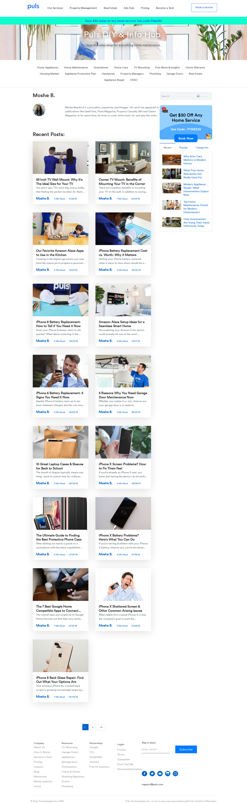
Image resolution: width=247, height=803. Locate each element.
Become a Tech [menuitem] (165, 8)
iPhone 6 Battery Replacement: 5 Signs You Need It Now (59, 395)
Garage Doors (175, 73)
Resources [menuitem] (67, 743)
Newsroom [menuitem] (40, 776)
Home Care (121, 67)
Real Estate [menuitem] (110, 8)
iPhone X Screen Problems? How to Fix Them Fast (122, 466)
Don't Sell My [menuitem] (125, 764)
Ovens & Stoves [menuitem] (71, 771)
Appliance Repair (114, 80)
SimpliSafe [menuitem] (95, 757)
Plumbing (155, 73)
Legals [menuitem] (120, 744)
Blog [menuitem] (36, 771)
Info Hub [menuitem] (129, 8)
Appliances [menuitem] (68, 757)
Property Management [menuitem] (83, 8)
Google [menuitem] (93, 747)
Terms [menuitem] (121, 754)
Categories (202, 147)
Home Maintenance (76, 67)
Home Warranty (195, 67)
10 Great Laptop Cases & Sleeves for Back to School (59, 466)
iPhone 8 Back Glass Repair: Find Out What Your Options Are (60, 679)
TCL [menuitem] (91, 752)
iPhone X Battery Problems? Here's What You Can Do (119, 537)
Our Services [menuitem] (55, 8)
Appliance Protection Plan (80, 73)
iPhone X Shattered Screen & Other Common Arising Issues (120, 608)
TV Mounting (142, 67)
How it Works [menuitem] (42, 752)
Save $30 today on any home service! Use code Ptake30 (123, 21)
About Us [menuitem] (39, 747)
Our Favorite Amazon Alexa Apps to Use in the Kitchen (60, 252)
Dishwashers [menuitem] (69, 766)
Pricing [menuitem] (145, 8)
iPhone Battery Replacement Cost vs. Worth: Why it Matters (123, 252)
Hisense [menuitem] (94, 762)
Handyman (108, 73)
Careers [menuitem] (38, 766)
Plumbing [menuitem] (67, 786)
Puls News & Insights (167, 67)
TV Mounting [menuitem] (69, 747)
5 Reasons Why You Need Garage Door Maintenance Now (123, 395)
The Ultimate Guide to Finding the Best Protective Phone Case (58, 537)
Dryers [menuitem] (66, 781)
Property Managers (132, 73)
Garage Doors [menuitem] (70, 752)
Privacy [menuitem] (121, 749)
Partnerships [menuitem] (95, 743)
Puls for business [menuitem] (99, 766)
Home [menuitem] (37, 786)
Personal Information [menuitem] (129, 769)
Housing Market (49, 73)
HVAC (134, 80)
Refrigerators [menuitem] (69, 762)
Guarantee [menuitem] (123, 759)
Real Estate (195, 73)
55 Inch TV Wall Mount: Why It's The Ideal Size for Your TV (59, 181)
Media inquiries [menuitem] (43, 781)
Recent (167, 147)
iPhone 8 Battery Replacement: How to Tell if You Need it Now (58, 323)
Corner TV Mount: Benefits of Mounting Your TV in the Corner (122, 181)
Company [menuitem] (39, 743)
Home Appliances (47, 67)
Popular (183, 147)
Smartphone (101, 67)
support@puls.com (152, 784)
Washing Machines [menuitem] (73, 776)
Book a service (204, 7)
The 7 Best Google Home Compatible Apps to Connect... (58, 608)
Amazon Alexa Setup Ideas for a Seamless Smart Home (122, 323)
